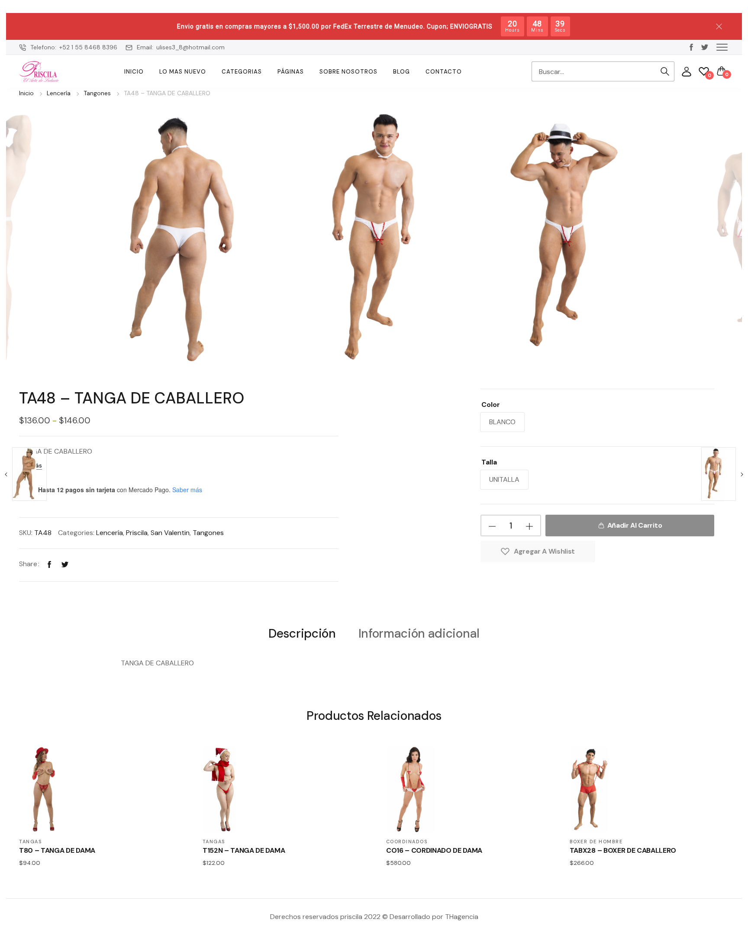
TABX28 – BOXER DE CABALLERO (623, 850)
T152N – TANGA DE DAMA (244, 850)
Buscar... (664, 71)
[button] (722, 47)
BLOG (401, 71)
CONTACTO (444, 71)
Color (490, 404)
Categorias (242, 71)
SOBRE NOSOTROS (348, 71)
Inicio (134, 71)
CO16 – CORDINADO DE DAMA (434, 850)
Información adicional (419, 634)
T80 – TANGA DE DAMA (57, 850)
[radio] (502, 422)
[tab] (302, 633)
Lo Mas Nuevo (182, 71)
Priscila (137, 532)
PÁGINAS (290, 71)
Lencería (59, 93)
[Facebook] (49, 563)
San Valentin (170, 532)
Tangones (97, 93)
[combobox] (593, 71)
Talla (489, 462)
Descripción (301, 634)
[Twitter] (64, 563)
